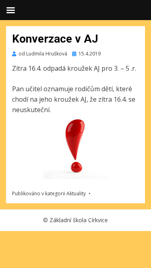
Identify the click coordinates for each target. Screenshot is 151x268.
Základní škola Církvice (79, 220)
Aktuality (76, 193)
